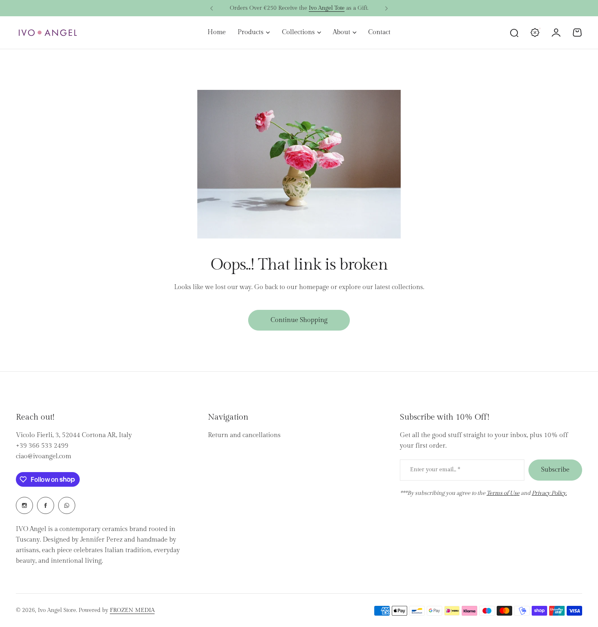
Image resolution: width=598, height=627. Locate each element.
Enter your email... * (435, 469)
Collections (298, 32)
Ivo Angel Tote (327, 8)
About (341, 32)
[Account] (556, 32)
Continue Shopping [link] (299, 320)
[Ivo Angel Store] (47, 33)
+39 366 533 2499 (42, 446)
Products (251, 32)
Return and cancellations (244, 435)
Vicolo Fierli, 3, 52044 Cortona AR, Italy (74, 435)
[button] (211, 8)
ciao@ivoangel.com (43, 456)
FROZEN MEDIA (132, 610)
